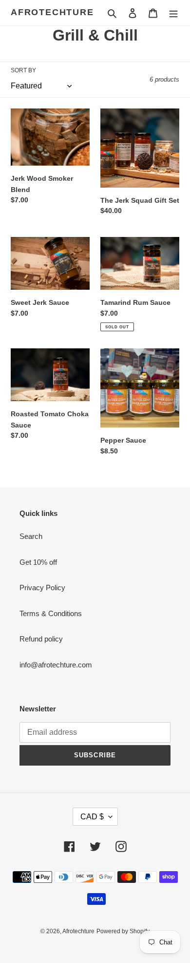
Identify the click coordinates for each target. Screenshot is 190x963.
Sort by (23, 70)
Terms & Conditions (50, 613)
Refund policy (41, 639)
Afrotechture (52, 12)
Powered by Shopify (123, 931)
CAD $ (92, 817)
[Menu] (173, 12)
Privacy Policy (42, 587)
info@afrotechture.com (55, 665)
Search (30, 536)
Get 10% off (38, 562)
